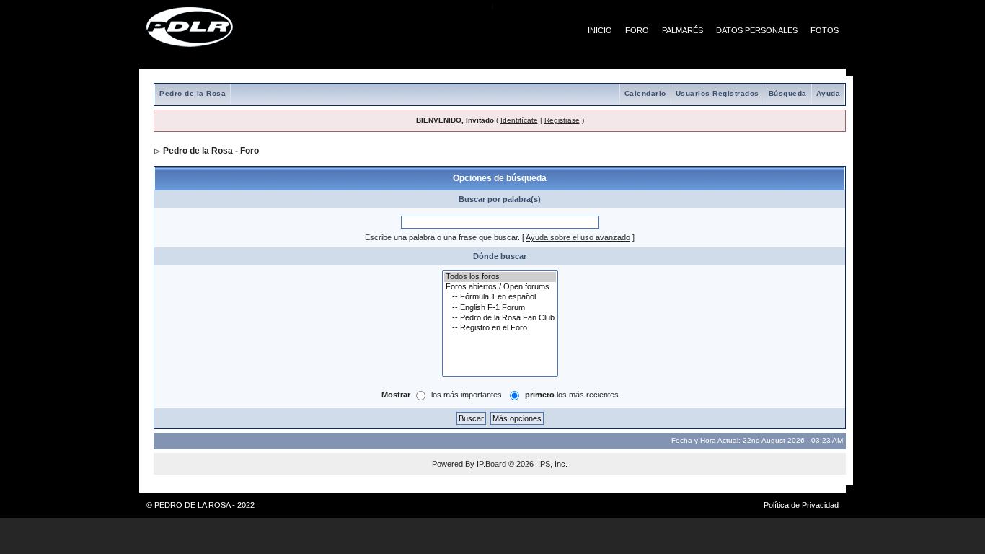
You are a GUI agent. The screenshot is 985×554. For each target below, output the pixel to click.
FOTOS (824, 30)
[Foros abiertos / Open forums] (500, 287)
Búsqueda (788, 93)
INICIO (600, 30)
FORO (637, 30)
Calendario (645, 93)
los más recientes (572, 394)
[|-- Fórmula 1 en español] (500, 297)
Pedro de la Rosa (192, 93)
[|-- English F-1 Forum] (500, 308)
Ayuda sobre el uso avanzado (578, 237)
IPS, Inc (551, 464)
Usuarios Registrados (717, 93)
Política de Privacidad (801, 505)
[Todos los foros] (500, 277)
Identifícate (519, 120)
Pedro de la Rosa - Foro (211, 151)
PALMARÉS (682, 30)
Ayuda (828, 93)
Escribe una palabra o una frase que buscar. (442, 237)
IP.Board (491, 464)
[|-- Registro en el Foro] (500, 328)
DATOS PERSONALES (757, 30)
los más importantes (466, 394)
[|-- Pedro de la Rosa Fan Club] (500, 318)
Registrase (562, 120)
